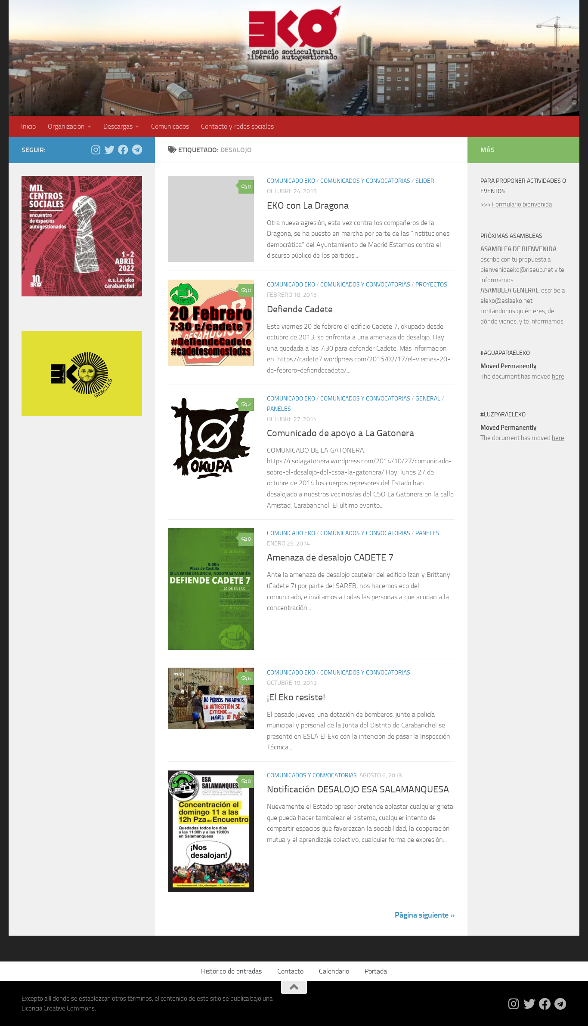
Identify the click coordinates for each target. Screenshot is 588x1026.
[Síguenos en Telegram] (137, 150)
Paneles (279, 409)
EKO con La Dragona (308, 205)
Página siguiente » (425, 915)
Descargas (118, 126)
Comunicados (170, 126)
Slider (424, 181)
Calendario (334, 971)
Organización (66, 126)
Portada (376, 971)
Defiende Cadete (300, 309)
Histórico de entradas (231, 971)
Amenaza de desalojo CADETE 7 (330, 557)
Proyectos (431, 284)
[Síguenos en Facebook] (123, 150)
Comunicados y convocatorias (365, 181)
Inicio (28, 126)
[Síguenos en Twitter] (109, 150)
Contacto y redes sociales (237, 126)
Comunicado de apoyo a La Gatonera (340, 433)
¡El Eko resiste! (296, 697)
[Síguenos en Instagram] (95, 150)
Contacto (290, 971)
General (427, 398)
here (558, 376)
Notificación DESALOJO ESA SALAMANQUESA (358, 789)
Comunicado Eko (291, 181)
